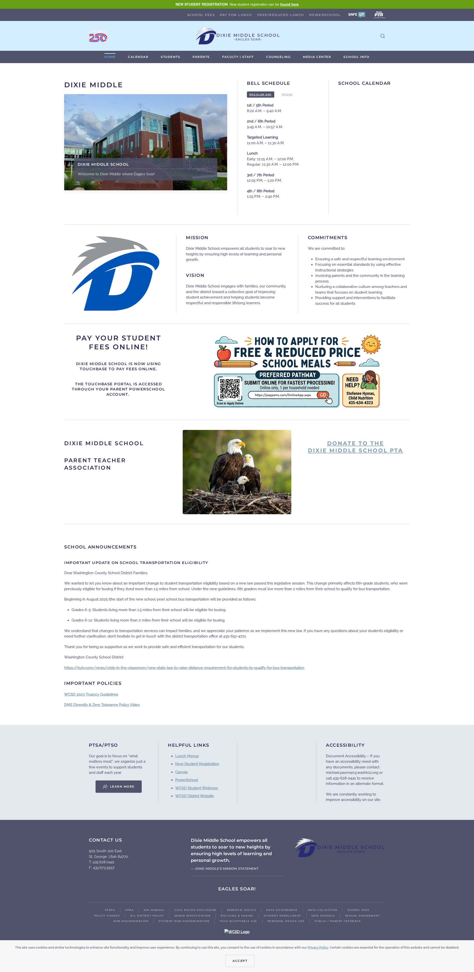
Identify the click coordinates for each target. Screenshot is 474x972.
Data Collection (322, 910)
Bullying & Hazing (237, 915)
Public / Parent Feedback (338, 921)
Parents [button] (201, 57)
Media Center (317, 57)
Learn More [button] (122, 786)
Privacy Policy (318, 947)
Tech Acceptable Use (238, 921)
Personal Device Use (286, 921)
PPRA (129, 910)
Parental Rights (241, 910)
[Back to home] (237, 36)
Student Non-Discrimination (183, 921)
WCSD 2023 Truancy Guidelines (91, 694)
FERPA (110, 910)
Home (110, 57)
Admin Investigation (192, 915)
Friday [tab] (287, 94)
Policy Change (107, 915)
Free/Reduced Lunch (280, 15)
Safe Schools (323, 915)
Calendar (138, 57)
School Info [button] (356, 57)
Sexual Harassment (362, 915)
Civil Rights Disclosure (196, 910)
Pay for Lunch (236, 15)
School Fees (201, 15)
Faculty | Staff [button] (238, 57)
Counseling (278, 57)
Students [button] (170, 57)
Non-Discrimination (130, 921)
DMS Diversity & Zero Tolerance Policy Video (102, 705)
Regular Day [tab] (260, 94)
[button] (356, 15)
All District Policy (147, 915)
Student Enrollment (282, 915)
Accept (240, 961)
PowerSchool (325, 15)
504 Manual (154, 910)
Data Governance (282, 910)
